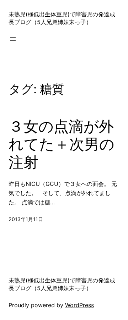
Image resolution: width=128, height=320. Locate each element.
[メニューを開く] (13, 39)
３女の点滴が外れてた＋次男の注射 (61, 144)
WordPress (79, 305)
